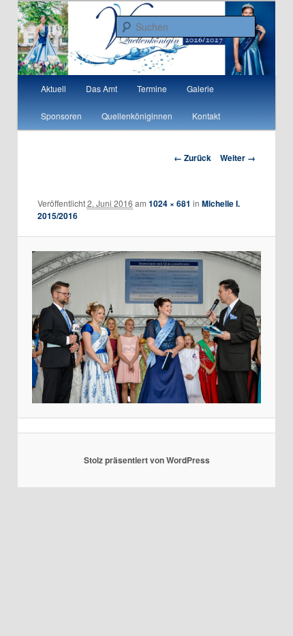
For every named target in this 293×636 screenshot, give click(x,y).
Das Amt (101, 88)
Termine (152, 88)
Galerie (200, 88)
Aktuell (53, 88)
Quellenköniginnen (137, 115)
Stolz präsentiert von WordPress (147, 460)
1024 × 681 (170, 203)
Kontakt (206, 115)
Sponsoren (61, 115)
